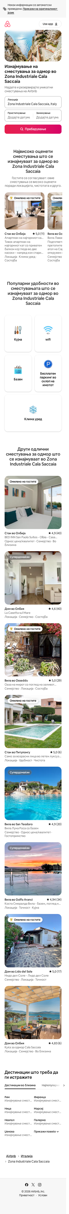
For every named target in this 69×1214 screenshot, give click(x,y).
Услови (42, 1195)
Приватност (26, 1195)
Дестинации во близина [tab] (20, 1085)
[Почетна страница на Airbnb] (7, 24)
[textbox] (19, 117)
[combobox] (33, 104)
